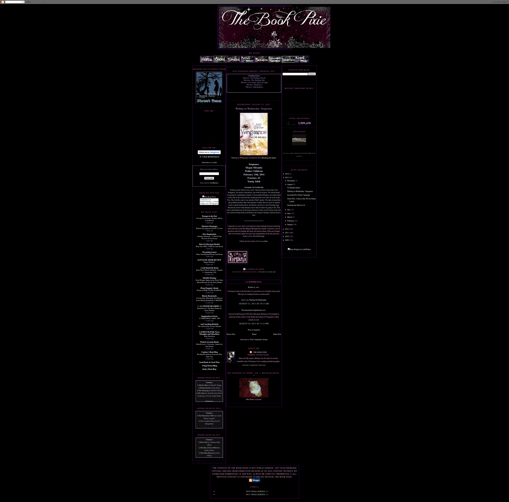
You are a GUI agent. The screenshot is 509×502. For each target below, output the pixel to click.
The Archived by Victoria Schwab (209, 326)
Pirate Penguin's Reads (209, 288)
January (290, 224)
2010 (287, 236)
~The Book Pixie (259, 352)
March (289, 217)
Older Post (277, 334)
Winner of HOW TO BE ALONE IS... (209, 290)
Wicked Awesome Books (209, 342)
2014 (287, 173)
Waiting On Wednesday (257, 300)
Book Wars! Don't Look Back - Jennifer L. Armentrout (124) (209, 271)
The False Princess (207, 453)
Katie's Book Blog (209, 369)
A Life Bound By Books (209, 268)
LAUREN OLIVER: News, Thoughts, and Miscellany (209, 333)
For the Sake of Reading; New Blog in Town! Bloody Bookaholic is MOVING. (209, 299)
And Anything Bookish (209, 324)
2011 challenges (255, 494)
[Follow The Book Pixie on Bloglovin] (209, 153)
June (289, 213)
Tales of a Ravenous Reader (209, 244)
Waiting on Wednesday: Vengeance (253, 108)
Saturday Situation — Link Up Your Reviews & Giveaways (209, 237)
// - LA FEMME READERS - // (209, 306)
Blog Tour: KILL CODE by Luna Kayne (209, 246)
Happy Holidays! (209, 262)
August (290, 184)
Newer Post (231, 334)
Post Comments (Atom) (259, 339)
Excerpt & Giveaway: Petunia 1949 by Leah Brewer (209, 219)
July (288, 209)
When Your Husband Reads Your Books (209, 254)
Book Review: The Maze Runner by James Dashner (209, 309)
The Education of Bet (206, 416)
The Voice (201, 393)
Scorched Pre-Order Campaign (298, 195)
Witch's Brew (203, 385)
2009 (287, 240)
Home (254, 334)
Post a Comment (254, 329)
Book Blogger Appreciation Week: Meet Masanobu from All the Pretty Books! (209, 281)
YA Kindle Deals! (293, 187)
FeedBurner (214, 183)
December (291, 180)
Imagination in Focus (209, 316)
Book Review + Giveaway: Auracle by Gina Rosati (209, 345)
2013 (287, 177)
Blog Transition (209, 336)
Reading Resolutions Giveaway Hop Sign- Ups (209, 355)
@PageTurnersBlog (209, 365)
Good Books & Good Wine (209, 362)
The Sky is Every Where (209, 448)
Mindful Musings (209, 278)
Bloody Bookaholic (209, 296)
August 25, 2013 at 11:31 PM (254, 323)
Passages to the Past (209, 216)
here (266, 241)
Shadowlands (205, 388)
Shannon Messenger (209, 226)
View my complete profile (254, 365)
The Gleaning (204, 390)
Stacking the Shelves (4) (296, 205)
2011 (287, 232)
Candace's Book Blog (209, 352)
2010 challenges (255, 491)
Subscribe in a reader (209, 162)
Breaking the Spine (269, 157)
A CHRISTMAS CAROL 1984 (209, 318)
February (290, 220)
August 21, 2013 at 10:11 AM (254, 303)
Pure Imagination (209, 234)
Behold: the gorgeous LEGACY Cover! (209, 228)
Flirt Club (203, 442)
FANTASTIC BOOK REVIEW (209, 260)
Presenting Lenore (209, 252)
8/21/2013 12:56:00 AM (267, 272)
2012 (287, 229)
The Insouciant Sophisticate (251, 310)
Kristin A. (251, 287)
